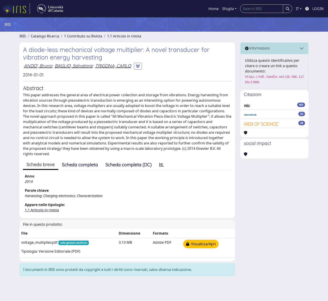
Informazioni (259, 48)
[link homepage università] (50, 8)
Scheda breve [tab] (41, 164)
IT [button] (297, 8)
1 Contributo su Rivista (83, 36)
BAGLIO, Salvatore (73, 65)
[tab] (162, 164)
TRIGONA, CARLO (113, 65)
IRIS (22, 36)
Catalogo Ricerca (45, 36)
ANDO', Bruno (38, 65)
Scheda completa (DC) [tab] (129, 164)
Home (213, 8)
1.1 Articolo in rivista (124, 36)
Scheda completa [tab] (80, 164)
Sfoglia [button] (228, 8)
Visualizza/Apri (202, 243)
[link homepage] (16, 8)
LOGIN (318, 8)
